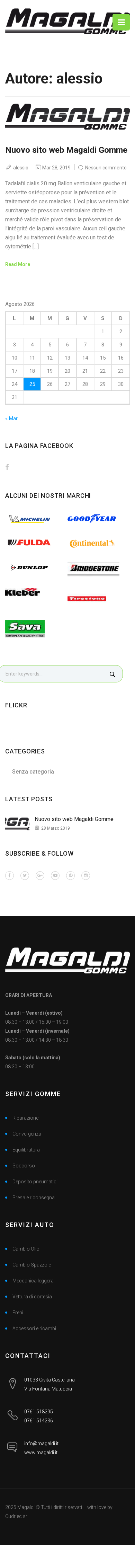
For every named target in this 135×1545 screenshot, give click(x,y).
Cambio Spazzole (31, 1265)
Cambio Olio (25, 1249)
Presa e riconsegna (33, 1197)
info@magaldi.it (41, 1443)
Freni (17, 1312)
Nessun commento (106, 167)
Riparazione (25, 1118)
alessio (20, 167)
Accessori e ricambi (34, 1328)
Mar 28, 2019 (56, 167)
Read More (17, 264)
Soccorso (23, 1165)
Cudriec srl (16, 1516)
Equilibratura (26, 1150)
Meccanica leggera (33, 1280)
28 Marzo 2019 (55, 828)
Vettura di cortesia (32, 1296)
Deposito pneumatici (34, 1181)
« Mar (11, 418)
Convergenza (26, 1134)
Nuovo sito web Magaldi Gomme (66, 150)
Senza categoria (33, 771)
